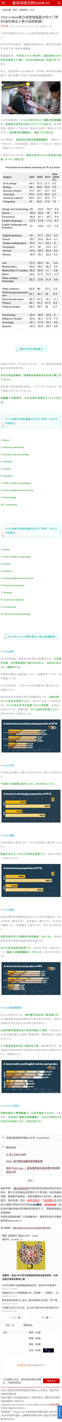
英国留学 (12, 1235)
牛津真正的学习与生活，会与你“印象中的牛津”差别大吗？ (31, 1307)
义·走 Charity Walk (16, 1154)
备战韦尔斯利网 (52, 1415)
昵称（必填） (35, 1332)
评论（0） (10, 1325)
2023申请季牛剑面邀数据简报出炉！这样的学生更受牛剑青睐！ (31, 1285)
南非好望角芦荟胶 (11, 1415)
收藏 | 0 (31, 1180)
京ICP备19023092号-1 (14, 1408)
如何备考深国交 (21, 1397)
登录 (21, 1365)
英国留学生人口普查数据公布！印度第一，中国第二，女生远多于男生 (31, 1293)
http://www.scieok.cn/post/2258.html (32, 1228)
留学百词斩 (55, 1412)
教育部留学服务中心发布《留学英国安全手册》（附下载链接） (31, 1300)
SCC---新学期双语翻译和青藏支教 (24, 1161)
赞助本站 (27, 1325)
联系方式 (19, 1401)
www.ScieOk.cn (18, 1404)
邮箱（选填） (35, 1338)
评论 (50, 26)
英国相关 (23, 10)
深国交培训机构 (52, 1397)
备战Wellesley (8, 1419)
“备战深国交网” (21, 1188)
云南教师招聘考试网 (32, 1415)
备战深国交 (7, 1401)
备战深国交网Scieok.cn (31, 3)
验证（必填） (35, 1350)
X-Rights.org (18, 1412)
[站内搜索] (59, 3)
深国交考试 (37, 1397)
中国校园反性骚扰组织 (36, 1412)
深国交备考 (6, 1397)
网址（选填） (35, 1344)
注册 (28, 1365)
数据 (4, 1235)
